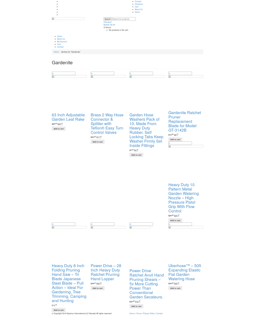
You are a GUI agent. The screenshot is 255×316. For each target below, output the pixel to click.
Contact (138, 1)
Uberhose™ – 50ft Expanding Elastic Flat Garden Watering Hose (184, 272)
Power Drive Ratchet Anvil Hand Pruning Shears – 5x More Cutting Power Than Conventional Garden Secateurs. (146, 284)
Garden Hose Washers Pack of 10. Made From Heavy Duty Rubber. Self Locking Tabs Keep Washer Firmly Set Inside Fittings (146, 130)
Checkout (139, 4)
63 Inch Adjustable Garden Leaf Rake (68, 117)
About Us (139, 9)
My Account (62, 41)
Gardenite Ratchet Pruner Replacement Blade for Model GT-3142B (184, 121)
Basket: (109, 24)
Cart (136, 6)
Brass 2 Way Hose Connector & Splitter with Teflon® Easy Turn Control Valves (107, 123)
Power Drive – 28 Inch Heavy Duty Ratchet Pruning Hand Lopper (106, 272)
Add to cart (59, 128)
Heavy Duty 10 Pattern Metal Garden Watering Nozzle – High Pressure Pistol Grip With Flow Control (183, 198)
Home (137, 12)
